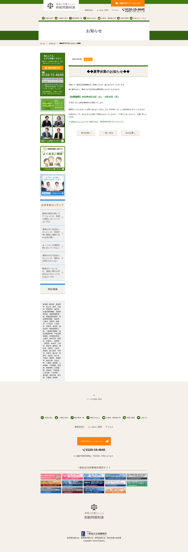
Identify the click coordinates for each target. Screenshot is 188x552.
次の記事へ (130, 133)
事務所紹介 (89, 10)
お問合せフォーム (76, 122)
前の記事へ (86, 133)
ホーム (42, 43)
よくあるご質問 (102, 10)
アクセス (115, 10)
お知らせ (52, 43)
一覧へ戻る (108, 133)
